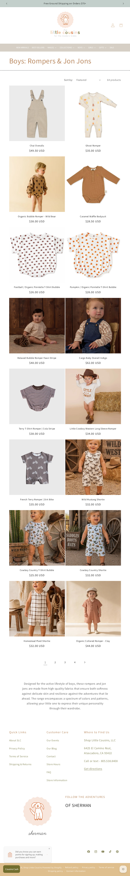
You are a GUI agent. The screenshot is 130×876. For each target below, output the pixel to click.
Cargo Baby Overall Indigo (93, 357)
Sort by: (68, 80)
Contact (51, 756)
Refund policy (71, 867)
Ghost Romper (93, 145)
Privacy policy (88, 867)
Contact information (76, 871)
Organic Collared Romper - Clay (93, 640)
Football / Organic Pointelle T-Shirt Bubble (37, 287)
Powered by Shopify (52, 867)
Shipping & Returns (20, 764)
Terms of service (106, 867)
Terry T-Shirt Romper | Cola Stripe (37, 428)
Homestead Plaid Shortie (37, 640)
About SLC (15, 740)
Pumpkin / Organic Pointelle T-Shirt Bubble (93, 287)
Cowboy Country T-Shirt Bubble (37, 570)
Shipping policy (55, 871)
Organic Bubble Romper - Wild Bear (37, 216)
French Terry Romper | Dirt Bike (37, 499)
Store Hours (53, 764)
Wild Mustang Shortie (93, 499)
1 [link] (45, 662)
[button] (121, 25)
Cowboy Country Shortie (93, 570)
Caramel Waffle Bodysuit (93, 216)
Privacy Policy (17, 748)
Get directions (93, 769)
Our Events (53, 740)
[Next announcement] (123, 3)
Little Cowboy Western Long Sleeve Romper (93, 428)
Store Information (57, 780)
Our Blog (52, 748)
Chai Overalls (37, 145)
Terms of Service (18, 756)
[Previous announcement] (6, 3)
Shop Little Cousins (32, 867)
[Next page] (85, 662)
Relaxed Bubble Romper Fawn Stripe (36, 357)
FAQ (49, 772)
